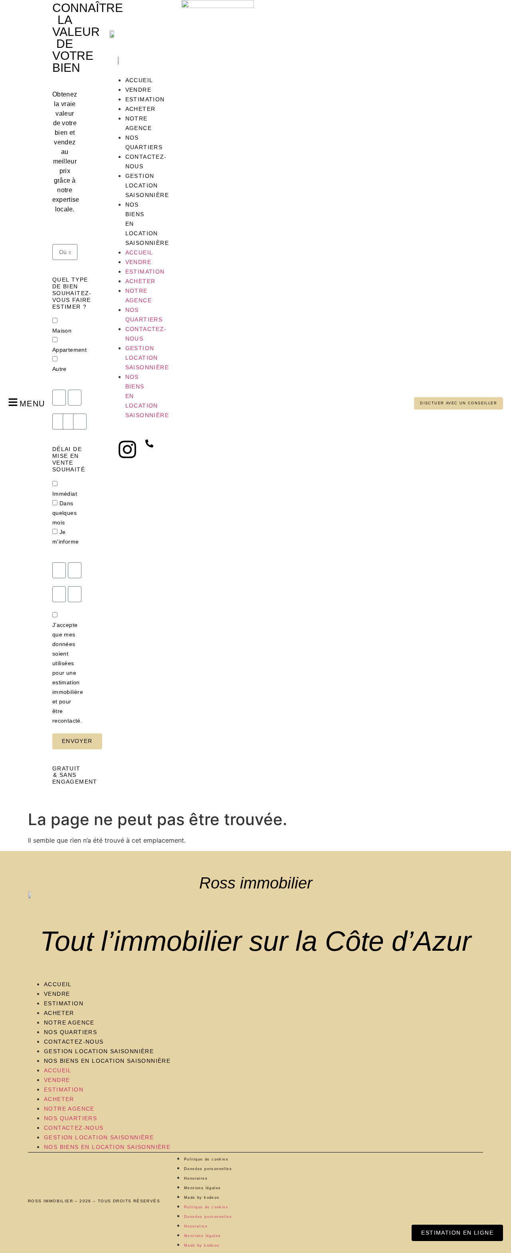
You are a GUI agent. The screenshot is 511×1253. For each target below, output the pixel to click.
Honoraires (196, 1178)
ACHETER (59, 1013)
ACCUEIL (58, 984)
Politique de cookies (206, 1159)
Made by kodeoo (202, 1198)
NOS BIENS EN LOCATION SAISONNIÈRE (107, 1061)
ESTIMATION (63, 1003)
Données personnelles (208, 1169)
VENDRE (57, 994)
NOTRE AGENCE (69, 1022)
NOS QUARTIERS (70, 1032)
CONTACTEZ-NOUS (74, 1041)
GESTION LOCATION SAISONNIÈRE (99, 1051)
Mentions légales (202, 1188)
